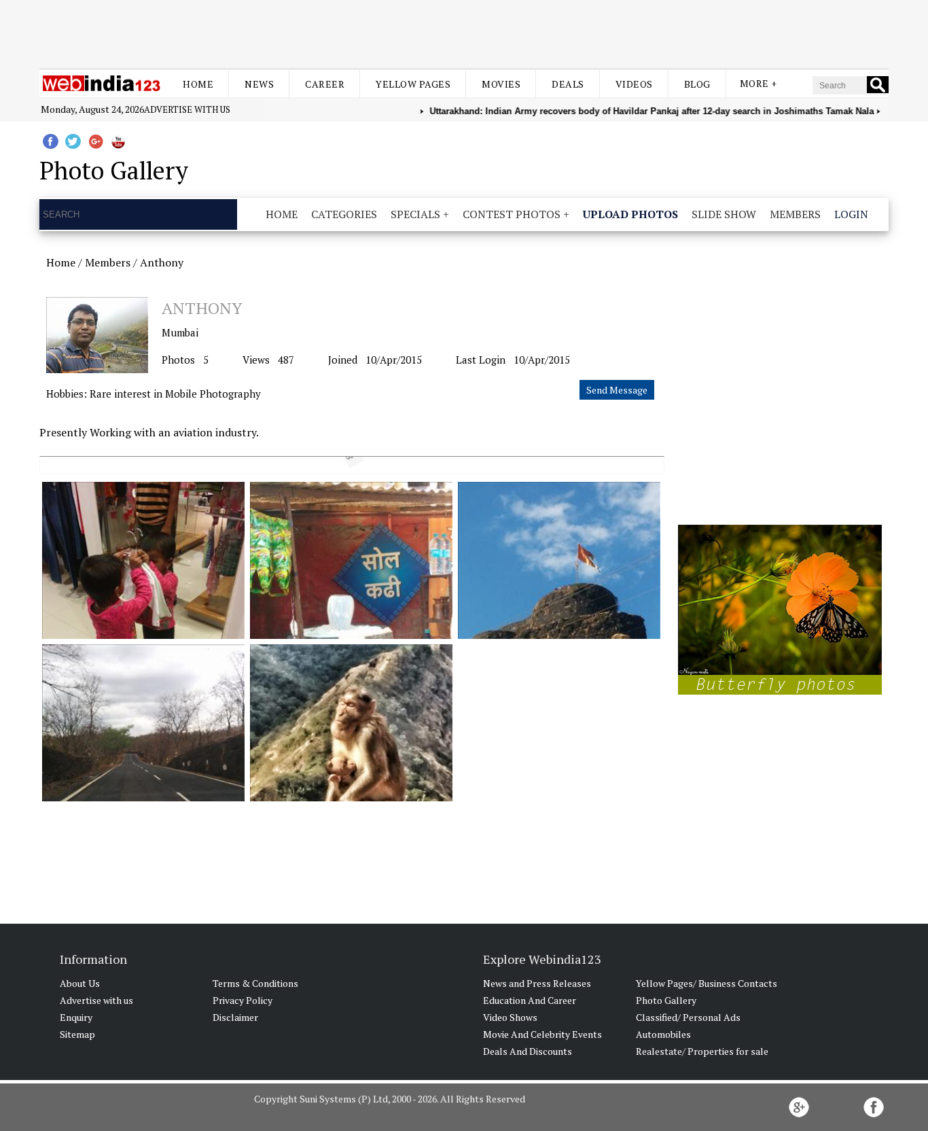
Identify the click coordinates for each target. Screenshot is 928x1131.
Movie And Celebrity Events (542, 1034)
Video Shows (510, 1017)
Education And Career (529, 1000)
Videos (634, 83)
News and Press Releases (537, 983)
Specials (415, 214)
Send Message (616, 389)
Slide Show (724, 214)
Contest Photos (511, 214)
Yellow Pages (413, 83)
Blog (697, 83)
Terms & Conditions (255, 983)
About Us (80, 983)
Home (198, 83)
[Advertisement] (464, 32)
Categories (344, 214)
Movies (501, 83)
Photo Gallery (666, 1000)
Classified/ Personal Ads (688, 1017)
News (259, 83)
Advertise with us (187, 109)
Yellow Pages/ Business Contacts (706, 983)
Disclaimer (235, 1017)
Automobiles (663, 1034)
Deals (568, 83)
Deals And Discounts (527, 1051)
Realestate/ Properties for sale (702, 1051)
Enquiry (76, 1017)
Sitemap (77, 1034)
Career (324, 83)
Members (795, 214)
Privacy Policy (242, 1000)
